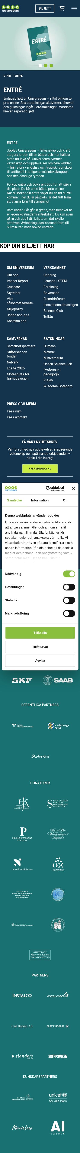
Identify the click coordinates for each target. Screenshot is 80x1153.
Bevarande (51, 293)
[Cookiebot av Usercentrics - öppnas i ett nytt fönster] (47, 488)
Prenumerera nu (40, 468)
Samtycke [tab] (14, 500)
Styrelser (13, 293)
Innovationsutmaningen (61, 305)
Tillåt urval (40, 647)
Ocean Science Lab (58, 364)
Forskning (51, 287)
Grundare (13, 287)
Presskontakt (17, 417)
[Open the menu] (74, 8)
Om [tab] (65, 500)
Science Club (53, 311)
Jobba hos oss (18, 315)
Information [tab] (40, 500)
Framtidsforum (54, 299)
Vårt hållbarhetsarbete (20, 301)
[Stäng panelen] (73, 488)
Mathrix (49, 352)
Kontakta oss (16, 321)
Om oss (13, 275)
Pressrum (14, 411)
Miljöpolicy (15, 309)
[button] (40, 65)
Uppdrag (50, 275)
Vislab (48, 380)
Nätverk (12, 362)
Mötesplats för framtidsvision (18, 376)
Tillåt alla (40, 633)
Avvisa (40, 660)
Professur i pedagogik (52, 372)
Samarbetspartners (21, 346)
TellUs (48, 317)
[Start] (10, 8)
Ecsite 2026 (16, 368)
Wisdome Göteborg (58, 386)
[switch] (69, 587)
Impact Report (17, 281)
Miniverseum (53, 358)
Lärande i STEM (55, 281)
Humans (50, 346)
